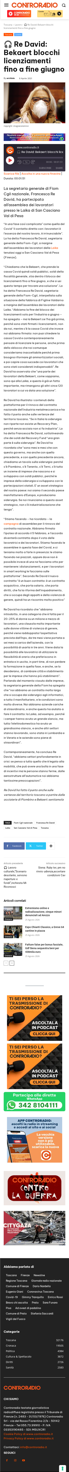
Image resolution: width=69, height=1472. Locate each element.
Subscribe (45, 168)
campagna (11, 523)
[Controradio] (34, 5)
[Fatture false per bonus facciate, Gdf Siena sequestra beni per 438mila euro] (13, 949)
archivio (11, 78)
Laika (54, 248)
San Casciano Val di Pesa (25, 827)
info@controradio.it (33, 1447)
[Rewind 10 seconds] (19, 162)
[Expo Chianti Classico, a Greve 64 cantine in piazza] (13, 931)
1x (26, 162)
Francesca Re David (45, 822)
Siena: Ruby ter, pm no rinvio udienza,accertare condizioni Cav (50, 871)
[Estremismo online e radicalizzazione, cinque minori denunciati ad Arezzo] (13, 912)
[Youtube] (23, 1460)
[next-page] (12, 963)
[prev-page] (6, 963)
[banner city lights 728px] (34, 140)
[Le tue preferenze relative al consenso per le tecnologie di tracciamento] (62, 1468)
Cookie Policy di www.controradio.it (28, 1434)
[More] (51, 846)
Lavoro (18, 34)
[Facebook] (7, 1460)
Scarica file (11, 173)
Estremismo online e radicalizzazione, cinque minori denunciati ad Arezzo (43, 912)
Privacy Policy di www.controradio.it (29, 1438)
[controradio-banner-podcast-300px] (34, 1040)
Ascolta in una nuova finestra (41, 173)
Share (59, 168)
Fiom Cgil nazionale (23, 822)
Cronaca (8, 919)
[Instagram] (15, 1460)
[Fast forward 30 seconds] (33, 162)
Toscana (8, 34)
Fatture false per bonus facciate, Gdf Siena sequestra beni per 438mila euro (44, 948)
